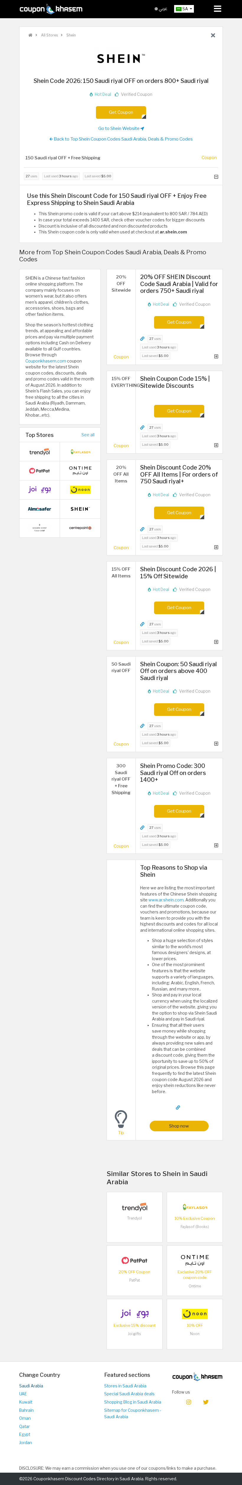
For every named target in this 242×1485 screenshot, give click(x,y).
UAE (23, 1394)
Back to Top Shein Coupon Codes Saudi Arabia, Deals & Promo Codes (123, 139)
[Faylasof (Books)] (195, 1206)
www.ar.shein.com (166, 900)
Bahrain (26, 1410)
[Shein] (121, 58)
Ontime (195, 1286)
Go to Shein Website (119, 128)
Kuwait (25, 1402)
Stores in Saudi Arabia (125, 1386)
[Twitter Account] (206, 1401)
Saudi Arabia (31, 1386)
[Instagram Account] (189, 1401)
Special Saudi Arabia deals (129, 1394)
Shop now (179, 1126)
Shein (71, 35)
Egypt (24, 1434)
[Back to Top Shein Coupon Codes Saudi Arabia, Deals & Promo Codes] (213, 35)
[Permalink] (142, 338)
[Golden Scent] (39, 527)
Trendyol (134, 1218)
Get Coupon (121, 112)
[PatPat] (134, 1260)
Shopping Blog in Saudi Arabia (132, 1402)
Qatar (24, 1426)
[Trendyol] (134, 1206)
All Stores (49, 35)
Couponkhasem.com (45, 361)
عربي (162, 8)
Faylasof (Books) (195, 1227)
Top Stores (39, 435)
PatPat (134, 1280)
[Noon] (195, 1313)
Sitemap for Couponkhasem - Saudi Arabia (132, 1413)
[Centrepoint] (80, 527)
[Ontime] (195, 1260)
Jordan (25, 1442)
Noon (195, 1334)
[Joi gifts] (134, 1313)
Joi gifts (134, 1334)
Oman (25, 1418)
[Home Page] (51, 8)
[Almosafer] (39, 508)
